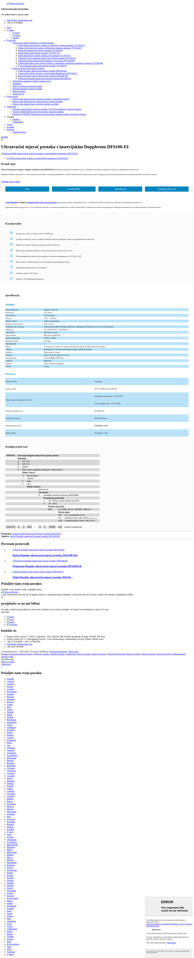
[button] (27, 189)
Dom (9, 27)
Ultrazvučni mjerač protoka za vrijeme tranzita (33, 43)
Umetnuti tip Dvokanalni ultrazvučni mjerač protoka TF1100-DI (47, 58)
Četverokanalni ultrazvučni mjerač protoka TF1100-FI (42, 66)
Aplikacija (11, 106)
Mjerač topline (18, 91)
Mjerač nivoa (18, 94)
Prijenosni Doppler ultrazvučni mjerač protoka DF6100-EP (44, 78)
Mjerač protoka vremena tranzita (156, 654)
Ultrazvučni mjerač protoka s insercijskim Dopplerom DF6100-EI (47, 73)
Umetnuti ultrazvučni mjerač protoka (42, 202)
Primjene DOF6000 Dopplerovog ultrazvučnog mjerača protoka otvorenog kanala (49, 114)
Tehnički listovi (19, 132)
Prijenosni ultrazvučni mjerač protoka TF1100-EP (40, 50)
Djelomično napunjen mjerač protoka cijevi (31, 81)
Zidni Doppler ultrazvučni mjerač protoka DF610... (42, 577)
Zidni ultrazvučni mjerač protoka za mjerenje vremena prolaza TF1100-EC (51, 45)
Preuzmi (10, 129)
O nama (10, 30)
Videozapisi (17, 122)
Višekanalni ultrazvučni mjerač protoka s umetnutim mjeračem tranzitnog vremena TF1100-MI (60, 63)
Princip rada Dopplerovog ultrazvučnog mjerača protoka (37, 101)
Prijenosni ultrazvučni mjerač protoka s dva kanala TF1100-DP (46, 61)
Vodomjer (16, 83)
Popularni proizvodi (58, 651)
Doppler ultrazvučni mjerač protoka (28, 68)
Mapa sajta (73, 651)
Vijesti (9, 124)
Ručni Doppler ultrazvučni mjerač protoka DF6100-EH (43, 76)
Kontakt (10, 127)
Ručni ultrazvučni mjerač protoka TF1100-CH (39, 53)
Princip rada (12, 96)
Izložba (15, 38)
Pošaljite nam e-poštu (10, 181)
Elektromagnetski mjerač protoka (27, 89)
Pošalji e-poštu (7, 662)
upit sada (5, 612)
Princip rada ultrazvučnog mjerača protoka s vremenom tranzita (40, 99)
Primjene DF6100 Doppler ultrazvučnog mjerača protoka (38, 112)
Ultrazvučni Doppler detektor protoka (123, 654)
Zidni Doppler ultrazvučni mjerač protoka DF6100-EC (42, 71)
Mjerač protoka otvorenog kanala (27, 86)
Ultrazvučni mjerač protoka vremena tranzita (86, 654)
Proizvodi (11, 40)
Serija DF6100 (11, 202)
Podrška (16, 119)
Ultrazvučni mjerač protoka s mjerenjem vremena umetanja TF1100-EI (49, 48)
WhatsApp (6, 664)
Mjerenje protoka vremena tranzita (49, 654)
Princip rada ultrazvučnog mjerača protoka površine (35, 104)
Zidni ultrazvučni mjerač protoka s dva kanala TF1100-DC (44, 55)
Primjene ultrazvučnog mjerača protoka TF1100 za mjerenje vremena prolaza (46, 109)
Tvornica (16, 35)
